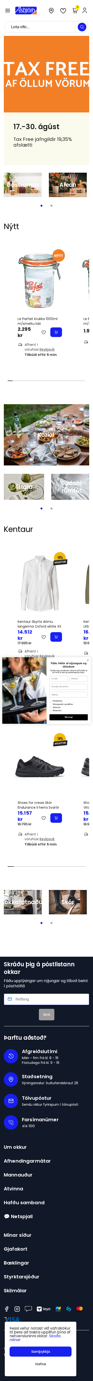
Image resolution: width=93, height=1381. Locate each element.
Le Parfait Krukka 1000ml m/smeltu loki (37, 321)
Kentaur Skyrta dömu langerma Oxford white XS (39, 624)
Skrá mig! (69, 717)
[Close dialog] (88, 660)
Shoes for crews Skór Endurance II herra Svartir (38, 805)
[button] (7, 10)
